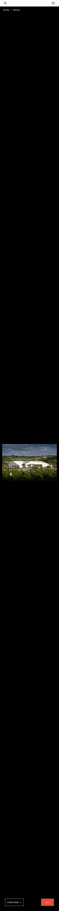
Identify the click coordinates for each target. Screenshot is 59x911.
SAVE (47, 902)
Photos (16, 10)
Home (6, 10)
